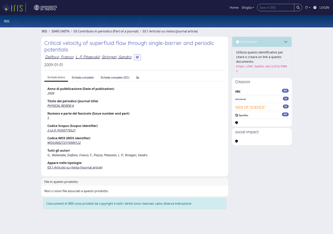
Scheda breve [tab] (56, 77)
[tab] (138, 77)
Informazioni (248, 42)
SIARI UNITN (60, 31)
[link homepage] (14, 7)
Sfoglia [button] (247, 7)
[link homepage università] (45, 7)
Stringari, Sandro (116, 56)
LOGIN (324, 7)
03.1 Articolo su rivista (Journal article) (170, 31)
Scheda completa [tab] (83, 77)
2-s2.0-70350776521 (61, 130)
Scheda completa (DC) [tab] (115, 77)
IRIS (44, 31)
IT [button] (306, 7)
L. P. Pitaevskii (87, 56)
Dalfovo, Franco (59, 56)
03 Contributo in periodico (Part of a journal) (106, 31)
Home (234, 7)
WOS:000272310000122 (64, 143)
